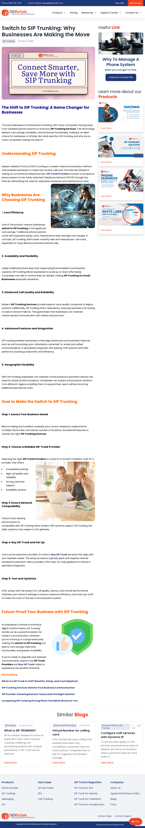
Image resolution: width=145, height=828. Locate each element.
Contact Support (123, 816)
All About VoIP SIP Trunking (65, 725)
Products (57, 12)
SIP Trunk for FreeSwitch (87, 799)
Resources (87, 12)
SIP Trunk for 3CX (83, 788)
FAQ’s (113, 804)
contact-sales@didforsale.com (45, 3)
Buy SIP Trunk (27, 664)
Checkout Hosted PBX (121, 77)
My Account (135, 3)
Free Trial (119, 3)
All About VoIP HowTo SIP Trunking (112, 726)
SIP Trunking (9, 41)
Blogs (113, 799)
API (3, 804)
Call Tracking (45, 799)
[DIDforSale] (18, 14)
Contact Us (131, 12)
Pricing (73, 12)
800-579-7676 (11, 3)
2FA (40, 793)
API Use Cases (46, 788)
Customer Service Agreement (110, 824)
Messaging (7, 799)
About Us (115, 788)
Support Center (109, 12)
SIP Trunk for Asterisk (86, 793)
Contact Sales (105, 816)
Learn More (106, 128)
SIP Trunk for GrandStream (89, 804)
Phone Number (10, 788)
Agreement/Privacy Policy (125, 793)
